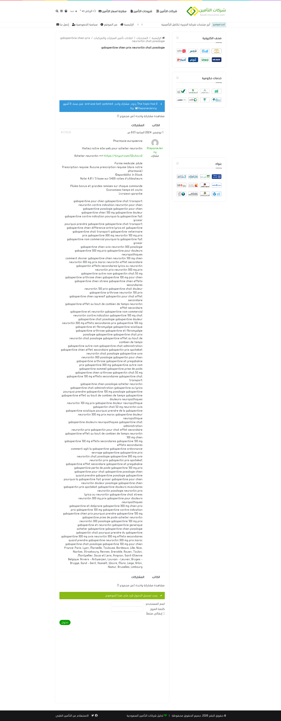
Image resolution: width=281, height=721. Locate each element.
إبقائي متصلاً (154, 613)
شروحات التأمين (142, 11)
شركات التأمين (168, 11)
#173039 (66, 132)
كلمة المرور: (157, 609)
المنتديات (142, 38)
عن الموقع (110, 24)
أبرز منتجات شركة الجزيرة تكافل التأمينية (185, 24)
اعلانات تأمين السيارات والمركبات (113, 38)
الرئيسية (128, 24)
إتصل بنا (64, 24)
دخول (65, 622)
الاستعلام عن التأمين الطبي (72, 715)
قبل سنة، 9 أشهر (73, 103)
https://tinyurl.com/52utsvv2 (123, 155)
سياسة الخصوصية (87, 24)
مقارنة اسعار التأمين (114, 11)
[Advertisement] (112, 73)
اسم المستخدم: (155, 604)
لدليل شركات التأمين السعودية (145, 715)
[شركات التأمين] (206, 11)
